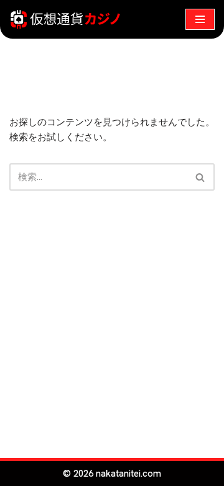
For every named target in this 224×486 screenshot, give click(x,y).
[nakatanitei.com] (65, 19)
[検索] (201, 177)
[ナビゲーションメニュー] (200, 19)
